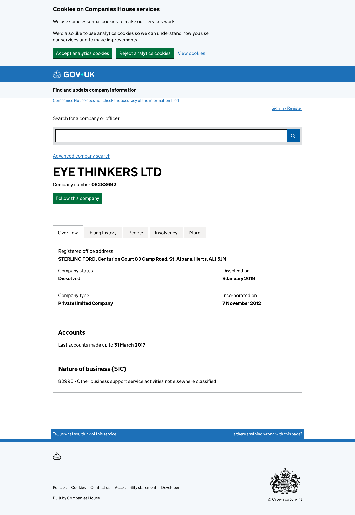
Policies (60, 487)
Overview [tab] (68, 233)
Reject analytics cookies (145, 53)
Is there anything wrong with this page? (267, 433)
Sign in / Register (287, 108)
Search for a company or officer (86, 118)
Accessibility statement (135, 487)
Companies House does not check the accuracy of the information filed (116, 100)
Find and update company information (95, 90)
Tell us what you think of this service (84, 433)
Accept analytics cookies (82, 53)
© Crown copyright (285, 499)
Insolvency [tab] (166, 233)
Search (293, 135)
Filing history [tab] (103, 233)
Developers (171, 487)
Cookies (78, 487)
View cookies (191, 53)
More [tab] (194, 233)
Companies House (83, 497)
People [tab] (135, 233)
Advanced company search (81, 156)
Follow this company (77, 198)
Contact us (100, 487)
